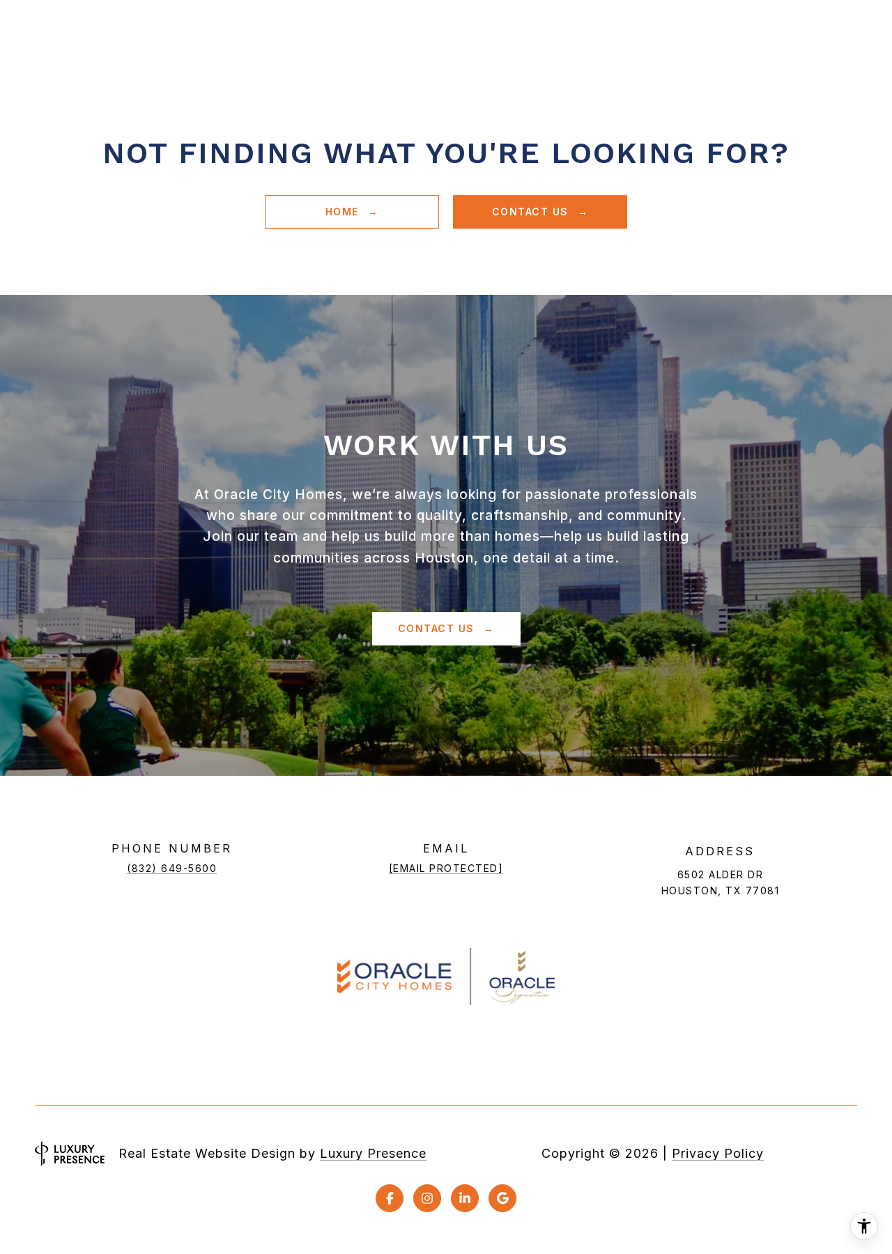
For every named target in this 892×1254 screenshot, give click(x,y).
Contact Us (532, 211)
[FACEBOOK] (389, 1198)
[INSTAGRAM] (427, 1198)
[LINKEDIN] (465, 1198)
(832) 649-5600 (172, 868)
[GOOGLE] (502, 1198)
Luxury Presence (373, 1153)
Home (344, 211)
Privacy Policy (718, 1153)
